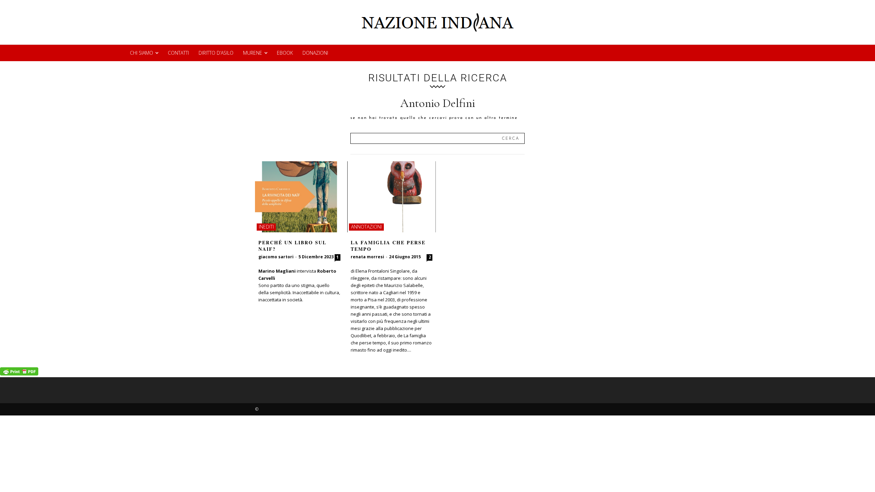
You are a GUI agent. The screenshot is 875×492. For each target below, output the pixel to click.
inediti (266, 226)
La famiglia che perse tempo (388, 246)
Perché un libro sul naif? (292, 246)
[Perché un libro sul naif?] (299, 196)
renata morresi (367, 257)
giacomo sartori (276, 257)
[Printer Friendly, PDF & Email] (19, 374)
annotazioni (366, 226)
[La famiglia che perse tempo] (391, 196)
